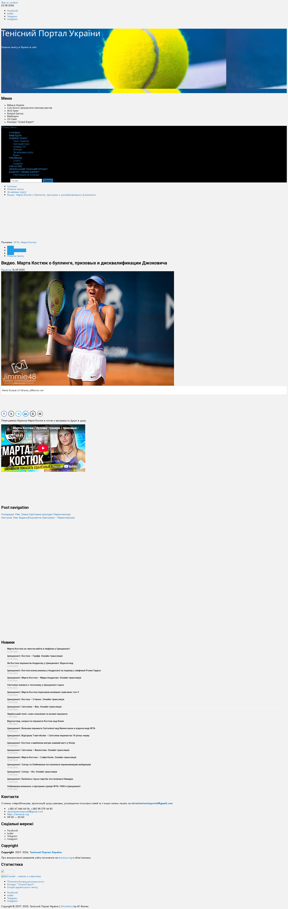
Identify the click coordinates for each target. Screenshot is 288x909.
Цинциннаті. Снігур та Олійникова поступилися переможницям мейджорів (49, 764)
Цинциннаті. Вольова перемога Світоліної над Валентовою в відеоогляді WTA (51, 728)
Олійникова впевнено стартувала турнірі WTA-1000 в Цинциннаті (43, 786)
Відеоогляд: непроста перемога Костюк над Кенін (35, 721)
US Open (12, 119)
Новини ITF (19, 146)
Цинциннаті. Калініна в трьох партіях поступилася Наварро (40, 779)
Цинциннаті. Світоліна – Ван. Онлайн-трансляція (34, 706)
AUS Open (12, 110)
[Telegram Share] (18, 414)
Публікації (15, 158)
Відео (10, 247)
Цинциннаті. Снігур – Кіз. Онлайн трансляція (32, 771)
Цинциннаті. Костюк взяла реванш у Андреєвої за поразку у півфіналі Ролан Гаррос (54, 670)
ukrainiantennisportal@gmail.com (25, 811)
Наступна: (38, 517)
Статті (16, 160)
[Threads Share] (33, 414)
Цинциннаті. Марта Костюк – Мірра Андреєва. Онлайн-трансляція (44, 677)
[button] (8, 127)
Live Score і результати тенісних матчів (29, 107)
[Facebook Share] (4, 414)
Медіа (10, 253)
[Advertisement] (91, 72)
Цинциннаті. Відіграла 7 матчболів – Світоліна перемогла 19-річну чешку (48, 735)
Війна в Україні (15, 105)
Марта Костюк (28, 242)
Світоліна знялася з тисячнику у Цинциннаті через (35, 685)
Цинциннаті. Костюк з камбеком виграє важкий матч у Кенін (41, 743)
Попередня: (36, 514)
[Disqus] (144, 556)
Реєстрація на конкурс (26, 174)
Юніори (17, 149)
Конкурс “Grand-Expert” (20, 121)
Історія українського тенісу (22, 887)
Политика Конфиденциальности (25, 881)
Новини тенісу (18, 138)
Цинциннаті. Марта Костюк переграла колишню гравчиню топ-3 (43, 692)
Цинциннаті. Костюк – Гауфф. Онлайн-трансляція (35, 656)
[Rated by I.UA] (7, 873)
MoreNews (67, 906)
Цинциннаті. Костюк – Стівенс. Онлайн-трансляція (35, 699)
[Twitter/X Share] (11, 414)
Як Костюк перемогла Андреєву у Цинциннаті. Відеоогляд (40, 663)
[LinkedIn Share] (25, 414)
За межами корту (23, 152)
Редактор (6, 270)
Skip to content (9, 2)
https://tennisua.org (18, 814)
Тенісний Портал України (50, 33)
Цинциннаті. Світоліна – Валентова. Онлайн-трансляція (38, 750)
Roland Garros (15, 113)
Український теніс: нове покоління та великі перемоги (37, 714)
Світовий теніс (21, 143)
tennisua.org (65, 857)
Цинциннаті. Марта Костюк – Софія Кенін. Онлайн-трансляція (41, 757)
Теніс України (21, 141)
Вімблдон (12, 116)
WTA (16, 242)
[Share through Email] (40, 414)
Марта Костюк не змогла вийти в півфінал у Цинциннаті (38, 648)
